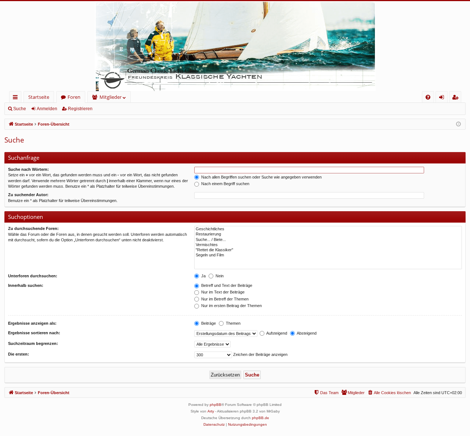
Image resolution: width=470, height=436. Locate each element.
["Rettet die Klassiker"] (328, 250)
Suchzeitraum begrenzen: (33, 343)
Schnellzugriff (16, 98)
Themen (233, 323)
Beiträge (208, 323)
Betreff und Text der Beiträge (226, 285)
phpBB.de (260, 418)
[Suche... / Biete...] (328, 239)
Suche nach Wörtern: (28, 169)
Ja (203, 276)
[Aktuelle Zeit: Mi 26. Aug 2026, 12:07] (458, 124)
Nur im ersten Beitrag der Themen (231, 305)
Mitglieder (111, 97)
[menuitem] (428, 97)
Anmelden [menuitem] (443, 98)
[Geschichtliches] (328, 229)
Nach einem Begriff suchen (224, 183)
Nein (219, 276)
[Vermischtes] (328, 245)
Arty (210, 411)
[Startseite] (235, 46)
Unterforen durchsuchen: (32, 276)
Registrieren (80, 108)
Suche (19, 108)
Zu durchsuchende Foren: (33, 228)
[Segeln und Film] (328, 255)
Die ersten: (18, 354)
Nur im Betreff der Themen (224, 299)
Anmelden (47, 108)
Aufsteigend (276, 333)
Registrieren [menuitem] (456, 98)
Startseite (38, 97)
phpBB (215, 405)
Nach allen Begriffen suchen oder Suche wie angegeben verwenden (261, 177)
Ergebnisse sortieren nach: (34, 333)
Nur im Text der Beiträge (222, 292)
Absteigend (306, 333)
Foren (74, 97)
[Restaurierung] (328, 234)
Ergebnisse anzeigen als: (32, 323)
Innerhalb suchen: (25, 285)
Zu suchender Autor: (28, 194)
